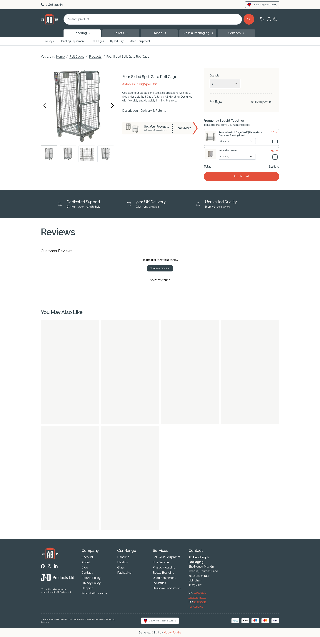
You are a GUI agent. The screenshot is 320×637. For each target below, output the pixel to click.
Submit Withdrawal (94, 593)
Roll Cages (97, 41)
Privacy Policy (91, 583)
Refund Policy (91, 577)
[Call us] (262, 19)
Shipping (87, 588)
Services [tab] (234, 33)
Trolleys (49, 41)
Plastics (122, 562)
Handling (123, 557)
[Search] (249, 19)
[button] (275, 19)
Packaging (124, 572)
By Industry (117, 41)
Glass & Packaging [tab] (196, 33)
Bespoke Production (167, 588)
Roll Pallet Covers (228, 150)
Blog (84, 567)
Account (87, 557)
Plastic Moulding (164, 567)
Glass (121, 567)
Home (60, 56)
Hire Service (161, 562)
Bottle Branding (163, 572)
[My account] (269, 19)
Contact (87, 572)
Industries (159, 583)
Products (95, 56)
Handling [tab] (81, 33)
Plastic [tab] (157, 33)
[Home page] (49, 23)
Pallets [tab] (119, 33)
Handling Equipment (72, 41)
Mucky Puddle (172, 632)
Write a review (160, 268)
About (85, 562)
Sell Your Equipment (166, 557)
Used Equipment (140, 41)
